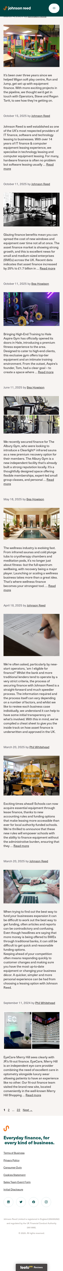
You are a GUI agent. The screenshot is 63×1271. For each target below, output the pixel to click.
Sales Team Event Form (17, 1182)
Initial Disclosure (13, 1189)
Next (28, 1110)
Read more (47, 268)
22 (19, 1110)
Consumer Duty (13, 1167)
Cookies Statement (15, 1175)
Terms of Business (14, 1153)
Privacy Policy (11, 1160)
